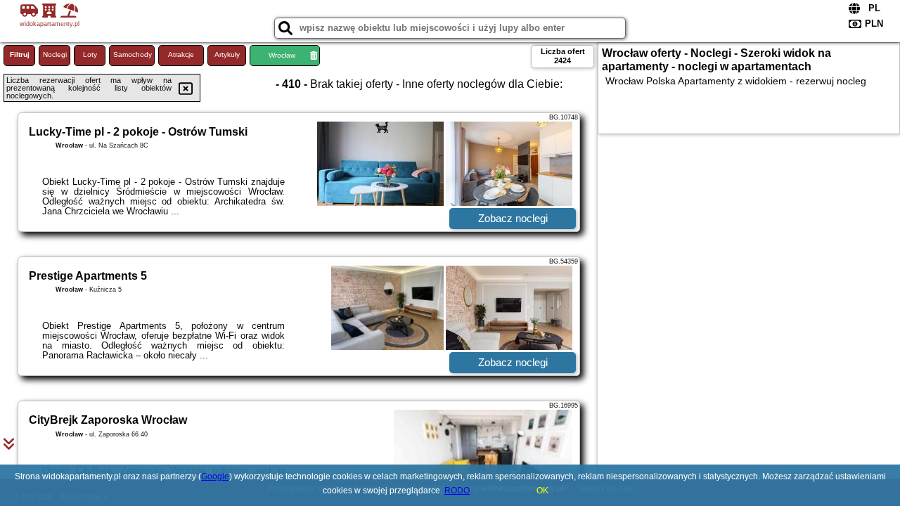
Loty (90, 54)
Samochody (132, 54)
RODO (457, 490)
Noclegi (55, 54)
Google (215, 476)
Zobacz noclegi (513, 218)
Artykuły (227, 54)
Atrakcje (181, 54)
